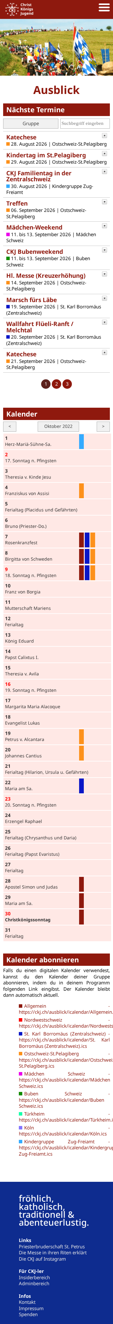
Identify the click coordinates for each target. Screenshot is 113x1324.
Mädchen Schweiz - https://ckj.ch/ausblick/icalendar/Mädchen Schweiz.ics (64, 1079)
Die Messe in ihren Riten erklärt (53, 1252)
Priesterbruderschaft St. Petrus (52, 1246)
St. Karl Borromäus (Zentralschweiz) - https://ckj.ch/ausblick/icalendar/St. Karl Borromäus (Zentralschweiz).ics (64, 1039)
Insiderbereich (34, 1277)
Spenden (28, 1314)
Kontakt (27, 1302)
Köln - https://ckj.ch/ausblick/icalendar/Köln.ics (64, 1130)
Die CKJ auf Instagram (42, 1259)
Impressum (31, 1308)
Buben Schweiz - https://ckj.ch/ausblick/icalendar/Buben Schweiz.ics (64, 1099)
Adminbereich (34, 1283)
